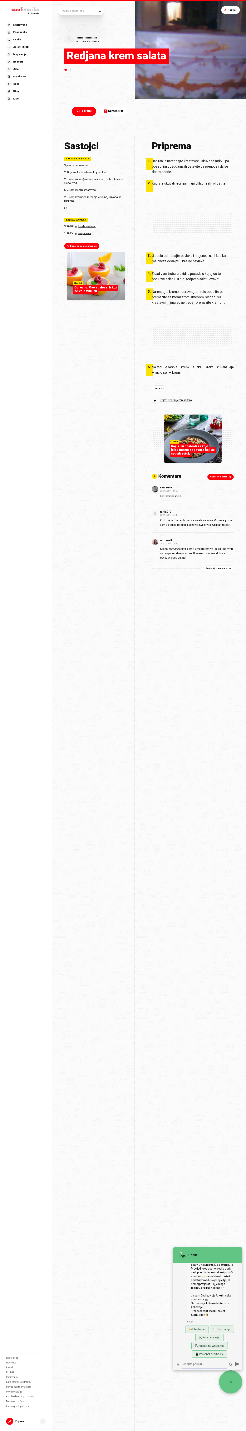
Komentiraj (114, 111)
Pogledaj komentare (216, 568)
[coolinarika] (26, 10)
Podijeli (232, 9)
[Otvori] (43, 1421)
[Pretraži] (100, 11)
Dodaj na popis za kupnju (83, 246)
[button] (25, 62)
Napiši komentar (218, 477)
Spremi (86, 111)
